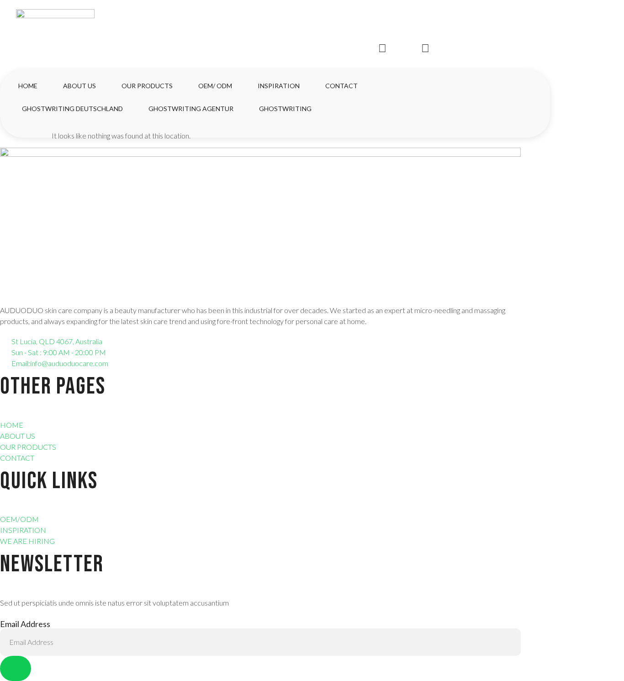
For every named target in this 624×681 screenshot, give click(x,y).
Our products (147, 86)
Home (27, 86)
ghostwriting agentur (190, 108)
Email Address (25, 624)
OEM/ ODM (215, 86)
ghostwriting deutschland (72, 108)
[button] (22, 127)
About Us (79, 86)
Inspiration (279, 86)
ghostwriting (285, 108)
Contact (341, 86)
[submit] (15, 668)
